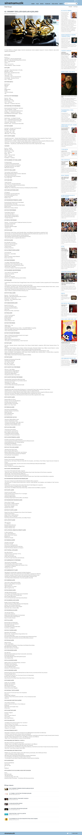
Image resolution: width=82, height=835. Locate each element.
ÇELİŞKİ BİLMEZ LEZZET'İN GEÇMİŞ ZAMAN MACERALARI (68, 343)
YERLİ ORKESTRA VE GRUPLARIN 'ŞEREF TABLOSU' (65, 178)
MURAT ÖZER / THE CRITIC (68, 71)
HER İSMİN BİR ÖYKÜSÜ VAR (68, 358)
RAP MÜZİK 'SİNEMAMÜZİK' (68, 303)
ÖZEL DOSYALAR (65, 160)
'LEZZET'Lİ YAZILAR (66, 50)
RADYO (63, 293)
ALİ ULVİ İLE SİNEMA (66, 10)
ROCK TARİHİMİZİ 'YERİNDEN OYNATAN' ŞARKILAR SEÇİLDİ (21, 788)
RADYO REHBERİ (64, 295)
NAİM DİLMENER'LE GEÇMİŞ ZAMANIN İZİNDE (68, 35)
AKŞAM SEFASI (64, 151)
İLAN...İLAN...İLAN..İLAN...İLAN (68, 319)
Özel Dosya (75, 6)
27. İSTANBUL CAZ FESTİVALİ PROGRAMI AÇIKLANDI (20, 793)
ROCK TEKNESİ (65, 175)
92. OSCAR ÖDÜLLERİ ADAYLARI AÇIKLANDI (18, 808)
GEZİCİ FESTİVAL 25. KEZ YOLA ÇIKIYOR (17, 813)
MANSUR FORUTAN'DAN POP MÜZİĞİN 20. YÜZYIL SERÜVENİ (64, 250)
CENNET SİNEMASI (66, 221)
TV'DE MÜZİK (64, 149)
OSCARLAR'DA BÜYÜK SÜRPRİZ (15, 803)
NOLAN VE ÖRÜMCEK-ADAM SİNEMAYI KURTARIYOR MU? (65, 128)
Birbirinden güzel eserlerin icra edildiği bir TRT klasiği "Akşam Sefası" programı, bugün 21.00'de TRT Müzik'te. (66, 154)
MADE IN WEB (75, 833)
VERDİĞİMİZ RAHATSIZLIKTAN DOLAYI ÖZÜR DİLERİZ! (65, 53)
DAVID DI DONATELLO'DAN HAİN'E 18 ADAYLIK (18, 798)
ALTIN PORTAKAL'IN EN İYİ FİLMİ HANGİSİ (68, 196)
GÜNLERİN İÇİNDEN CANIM (68, 271)
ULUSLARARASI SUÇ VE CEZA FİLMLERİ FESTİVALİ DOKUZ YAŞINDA (23, 818)
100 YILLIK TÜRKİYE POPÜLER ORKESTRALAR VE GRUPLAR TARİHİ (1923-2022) (68, 283)
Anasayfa (70, 6)
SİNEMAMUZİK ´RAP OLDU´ (64, 306)
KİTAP (62, 246)
